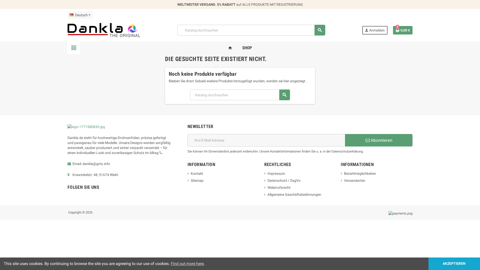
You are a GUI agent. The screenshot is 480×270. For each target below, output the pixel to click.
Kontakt (197, 174)
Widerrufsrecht (279, 188)
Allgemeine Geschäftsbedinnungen (294, 194)
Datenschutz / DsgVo (284, 180)
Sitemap (197, 180)
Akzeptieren (454, 264)
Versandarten (354, 180)
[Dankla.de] (104, 30)
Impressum (276, 174)
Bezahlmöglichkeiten (360, 174)
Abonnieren (381, 140)
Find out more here (187, 263)
